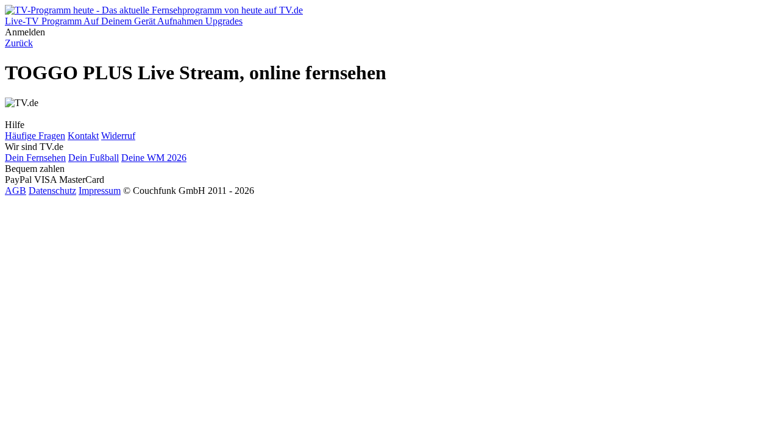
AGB (15, 190)
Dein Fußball (93, 157)
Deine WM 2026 (153, 157)
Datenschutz (52, 190)
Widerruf (118, 135)
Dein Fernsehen (35, 157)
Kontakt (83, 135)
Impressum (100, 190)
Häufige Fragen (35, 135)
